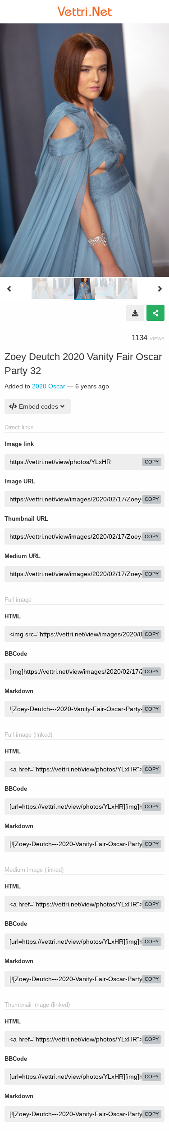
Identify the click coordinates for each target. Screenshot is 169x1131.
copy (152, 461)
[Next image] (160, 289)
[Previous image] (9, 289)
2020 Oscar (48, 386)
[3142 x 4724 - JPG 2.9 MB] (135, 313)
